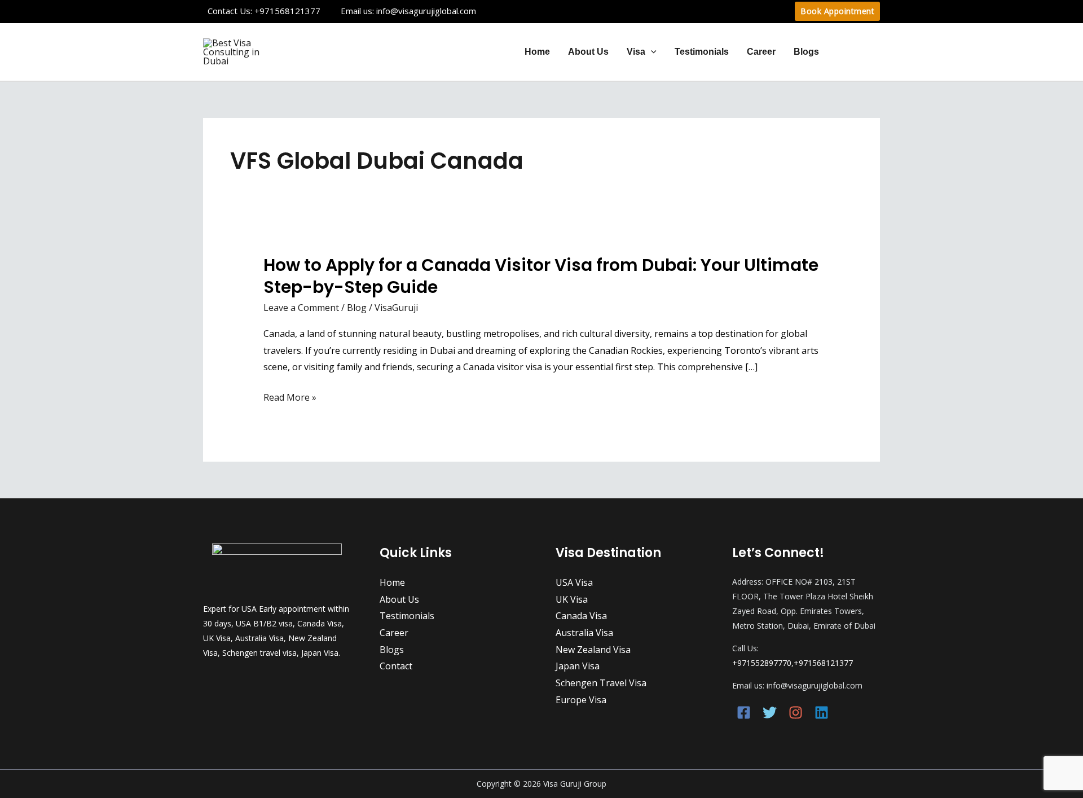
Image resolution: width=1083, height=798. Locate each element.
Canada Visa (581, 616)
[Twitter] (769, 712)
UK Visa (572, 599)
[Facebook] (743, 712)
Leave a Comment (301, 307)
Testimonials (702, 51)
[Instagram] (795, 712)
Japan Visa (578, 666)
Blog (357, 307)
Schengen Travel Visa (601, 683)
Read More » (289, 397)
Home (537, 51)
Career (761, 51)
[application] (651, 51)
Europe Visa (581, 700)
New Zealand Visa (593, 649)
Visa (636, 51)
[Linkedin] (821, 712)
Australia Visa (584, 632)
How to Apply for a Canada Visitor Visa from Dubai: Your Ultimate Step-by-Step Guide (540, 276)
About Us (588, 51)
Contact (854, 51)
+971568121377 (287, 10)
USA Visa (574, 582)
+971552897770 (761, 662)
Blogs (806, 51)
